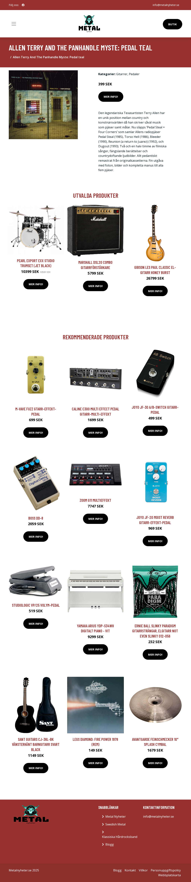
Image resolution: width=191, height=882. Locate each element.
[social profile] (23, 5)
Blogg (109, 844)
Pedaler (134, 74)
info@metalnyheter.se (166, 5)
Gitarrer (121, 74)
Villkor (143, 870)
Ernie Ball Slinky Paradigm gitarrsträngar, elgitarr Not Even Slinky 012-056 (155, 630)
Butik (172, 24)
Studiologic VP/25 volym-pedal (36, 605)
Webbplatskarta (169, 875)
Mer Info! (111, 96)
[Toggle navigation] (14, 23)
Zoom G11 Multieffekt (95, 500)
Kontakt (130, 870)
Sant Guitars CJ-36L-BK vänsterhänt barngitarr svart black (36, 744)
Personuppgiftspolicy (166, 870)
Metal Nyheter (115, 816)
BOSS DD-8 (35, 518)
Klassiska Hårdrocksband (119, 837)
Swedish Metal (115, 824)
